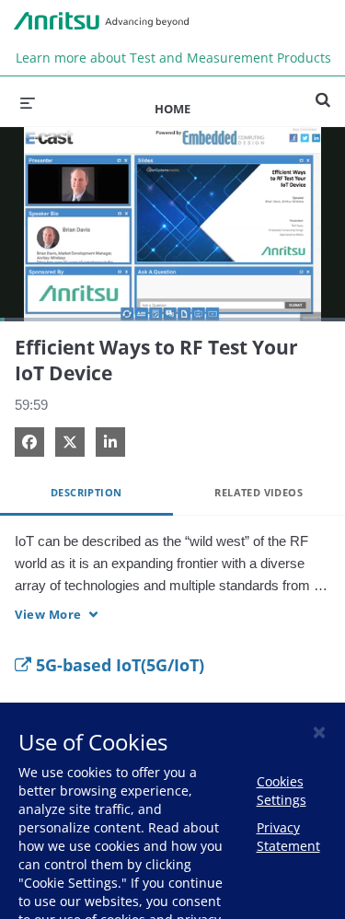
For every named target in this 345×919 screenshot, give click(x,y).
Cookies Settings (281, 790)
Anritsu (101, 21)
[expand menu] (27, 101)
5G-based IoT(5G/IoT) (117, 665)
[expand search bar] (323, 92)
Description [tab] (86, 492)
